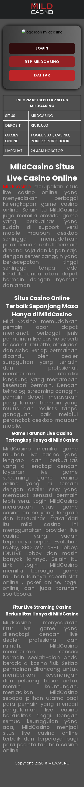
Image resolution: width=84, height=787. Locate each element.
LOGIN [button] (42, 48)
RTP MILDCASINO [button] (42, 61)
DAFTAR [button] (42, 75)
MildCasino (17, 186)
